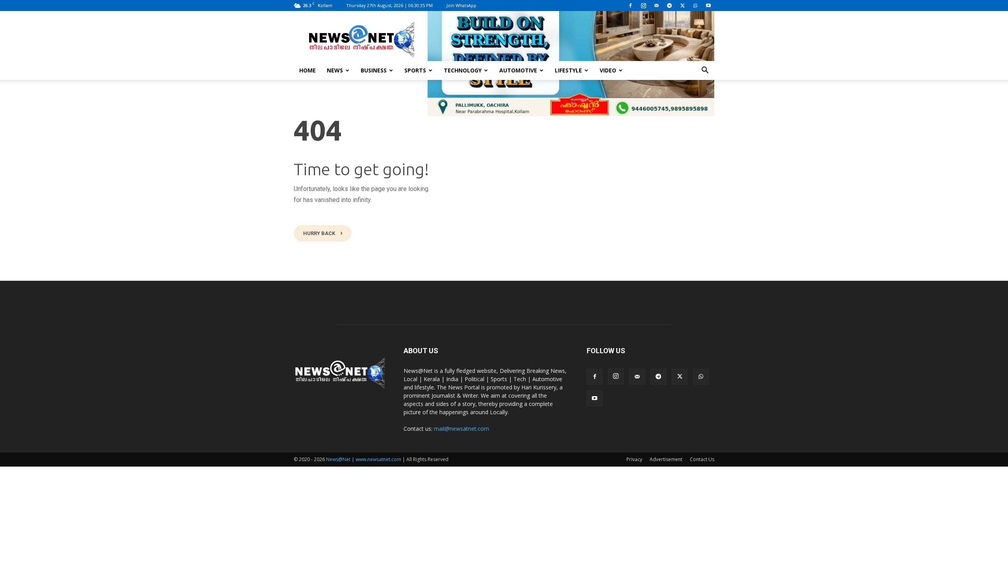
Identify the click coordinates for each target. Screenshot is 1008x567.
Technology (463, 70)
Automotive (518, 70)
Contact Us (702, 459)
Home (307, 70)
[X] (682, 5)
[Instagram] (643, 5)
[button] (704, 71)
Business (374, 70)
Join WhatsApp (461, 5)
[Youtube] (708, 5)
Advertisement (666, 459)
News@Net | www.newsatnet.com (363, 459)
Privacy (634, 459)
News (335, 70)
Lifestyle (568, 70)
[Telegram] (669, 5)
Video (608, 70)
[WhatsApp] (695, 5)
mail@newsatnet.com (461, 428)
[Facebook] (630, 5)
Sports (415, 70)
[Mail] (656, 5)
